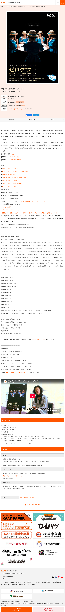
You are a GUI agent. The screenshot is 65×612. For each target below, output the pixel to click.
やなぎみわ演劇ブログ (7, 207)
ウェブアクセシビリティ (16, 582)
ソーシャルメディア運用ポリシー (42, 582)
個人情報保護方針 (57, 582)
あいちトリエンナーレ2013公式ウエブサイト (18, 372)
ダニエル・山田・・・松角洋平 (10, 168)
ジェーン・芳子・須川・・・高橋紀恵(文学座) (14, 177)
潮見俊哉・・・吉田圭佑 (8, 174)
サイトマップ (4, 582)
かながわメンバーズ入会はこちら (13, 476)
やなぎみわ (14, 154)
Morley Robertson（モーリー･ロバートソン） (33, 201)
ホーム (2, 6)
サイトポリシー (28, 582)
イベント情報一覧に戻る (33, 505)
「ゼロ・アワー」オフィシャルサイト (11, 210)
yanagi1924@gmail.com (38, 339)
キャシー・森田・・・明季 (9, 186)
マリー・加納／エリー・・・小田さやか (12, 183)
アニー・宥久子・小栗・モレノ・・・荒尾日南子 (15, 171)
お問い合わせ (21, 584)
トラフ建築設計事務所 (15, 159)
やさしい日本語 (30, 584)
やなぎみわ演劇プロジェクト (16, 109)
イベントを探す (9, 6)
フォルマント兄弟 (14, 157)
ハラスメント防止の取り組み (9, 584)
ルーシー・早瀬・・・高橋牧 (9, 180)
